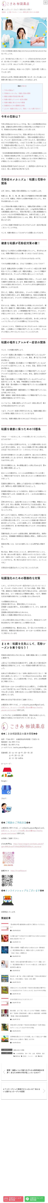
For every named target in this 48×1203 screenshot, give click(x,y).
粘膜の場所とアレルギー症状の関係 (14, 99)
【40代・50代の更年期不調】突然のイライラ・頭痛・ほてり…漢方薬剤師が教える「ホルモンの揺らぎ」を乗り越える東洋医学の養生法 (28, 964)
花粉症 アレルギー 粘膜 (30, 1056)
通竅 (41, 1056)
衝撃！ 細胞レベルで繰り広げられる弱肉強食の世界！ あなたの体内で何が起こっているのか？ (25, 1071)
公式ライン (5, 707)
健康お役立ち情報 (19, 1050)
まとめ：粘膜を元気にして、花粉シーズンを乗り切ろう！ (22, 108)
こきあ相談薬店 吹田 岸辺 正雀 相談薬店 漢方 (30, 1053)
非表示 (24, 86)
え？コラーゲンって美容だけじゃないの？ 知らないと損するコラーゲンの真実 (21, 1090)
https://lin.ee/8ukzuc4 (18, 870)
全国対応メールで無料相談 (15, 1199)
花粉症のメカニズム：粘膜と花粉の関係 (16, 93)
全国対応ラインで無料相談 (36, 1199)
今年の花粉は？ (8, 90)
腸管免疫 (17, 1056)
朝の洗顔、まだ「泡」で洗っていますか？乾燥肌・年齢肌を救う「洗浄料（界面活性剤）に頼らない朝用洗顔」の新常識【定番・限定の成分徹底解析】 (28, 1013)
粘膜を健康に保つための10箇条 (13, 102)
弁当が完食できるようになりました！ (21, 999)
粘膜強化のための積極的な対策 (13, 105)
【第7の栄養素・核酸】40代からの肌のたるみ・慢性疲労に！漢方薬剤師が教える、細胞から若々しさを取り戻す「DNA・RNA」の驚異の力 (27, 950)
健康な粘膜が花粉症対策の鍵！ (13, 96)
